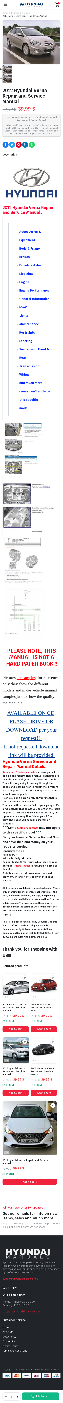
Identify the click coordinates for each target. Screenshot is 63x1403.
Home (5, 13)
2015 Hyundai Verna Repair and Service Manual (14, 1071)
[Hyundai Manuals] (31, 5)
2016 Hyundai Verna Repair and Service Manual (42, 1071)
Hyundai (15, 13)
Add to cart (43, 1396)
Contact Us (9, 1341)
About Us (8, 1332)
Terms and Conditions (15, 1350)
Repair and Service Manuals (19, 772)
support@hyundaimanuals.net (20, 1278)
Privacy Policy (10, 1346)
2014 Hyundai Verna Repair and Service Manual (14, 1007)
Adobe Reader (22, 865)
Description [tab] (10, 154)
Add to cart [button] (16, 1028)
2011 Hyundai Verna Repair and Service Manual (42, 1007)
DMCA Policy (9, 1336)
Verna (25, 13)
